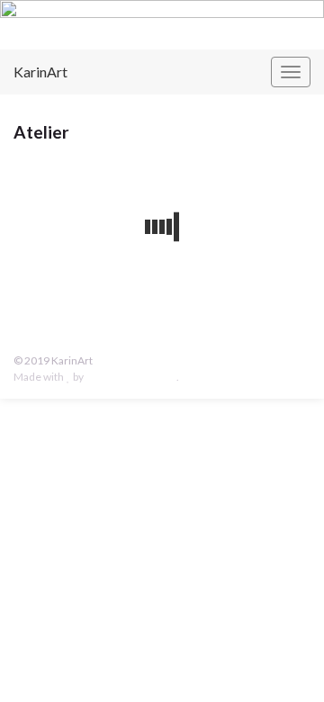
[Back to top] (283, 661)
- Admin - (116, 360)
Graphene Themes (131, 376)
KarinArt (41, 71)
